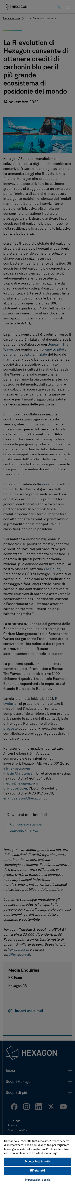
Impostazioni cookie (37, 1180)
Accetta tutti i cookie (38, 1161)
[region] (37, 1160)
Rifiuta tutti (37, 1170)
